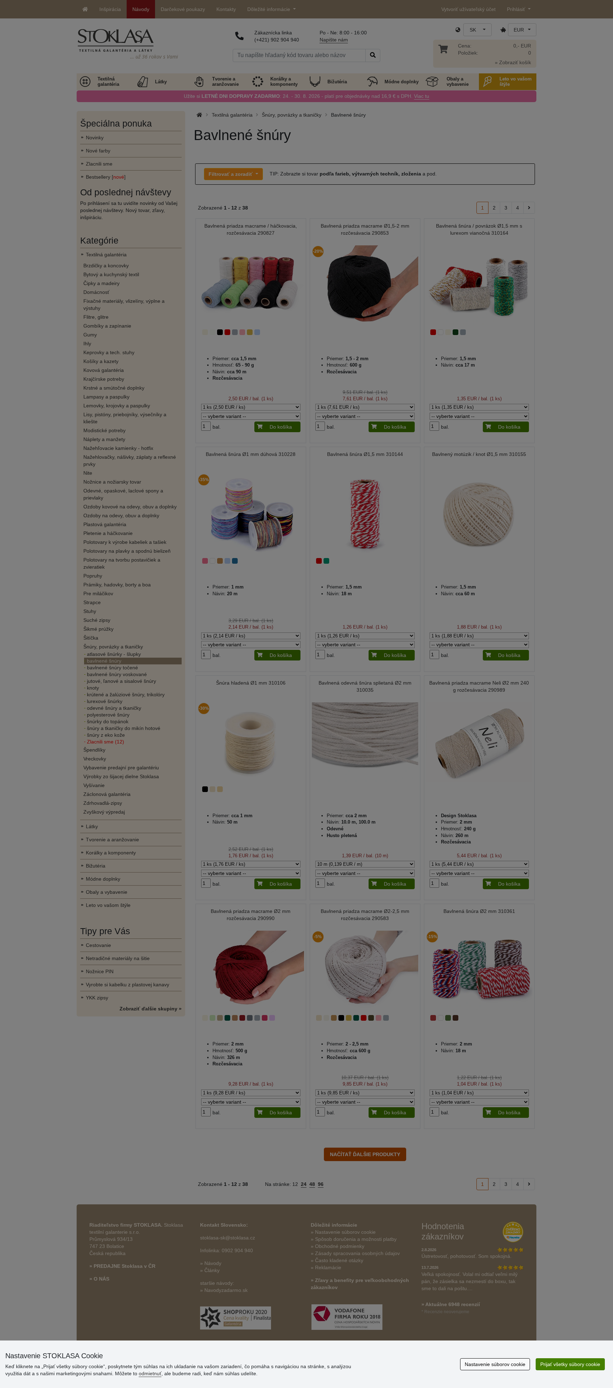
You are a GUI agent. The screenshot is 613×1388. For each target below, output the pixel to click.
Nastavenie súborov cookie (495, 1364)
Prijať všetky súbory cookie (570, 1364)
